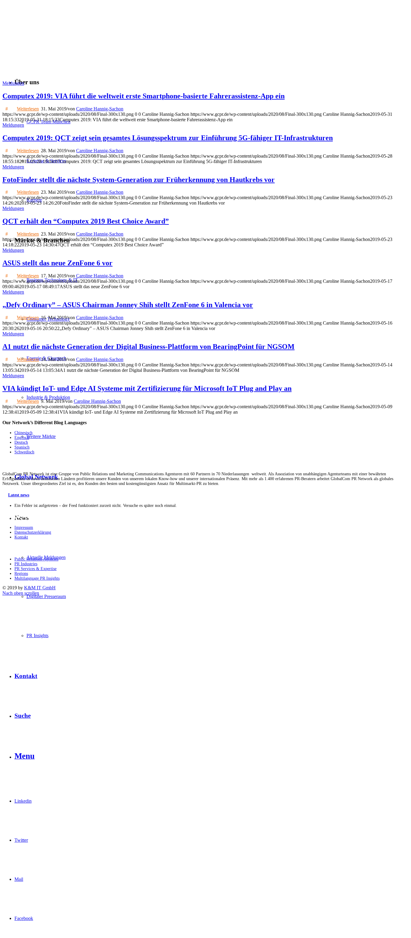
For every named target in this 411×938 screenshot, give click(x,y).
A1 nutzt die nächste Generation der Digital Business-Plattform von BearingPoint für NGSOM (148, 346)
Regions (21, 573)
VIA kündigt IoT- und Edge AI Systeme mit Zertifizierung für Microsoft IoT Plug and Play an (147, 388)
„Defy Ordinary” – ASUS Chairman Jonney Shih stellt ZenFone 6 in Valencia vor (127, 305)
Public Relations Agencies (36, 559)
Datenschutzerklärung (32, 532)
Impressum (23, 527)
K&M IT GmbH (40, 587)
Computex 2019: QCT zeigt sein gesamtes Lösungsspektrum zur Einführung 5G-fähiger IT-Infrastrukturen (167, 138)
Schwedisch (24, 452)
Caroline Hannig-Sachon (99, 108)
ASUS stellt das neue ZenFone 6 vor (57, 263)
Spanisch (21, 447)
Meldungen (13, 83)
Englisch (21, 437)
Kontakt (21, 537)
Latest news (18, 495)
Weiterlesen (28, 108)
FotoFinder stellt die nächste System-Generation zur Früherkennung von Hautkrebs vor (138, 180)
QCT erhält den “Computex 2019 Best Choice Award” (85, 221)
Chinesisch (23, 432)
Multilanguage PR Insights (37, 578)
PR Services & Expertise (35, 568)
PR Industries (25, 564)
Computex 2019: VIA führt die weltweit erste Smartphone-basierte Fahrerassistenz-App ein (143, 96)
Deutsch (21, 442)
